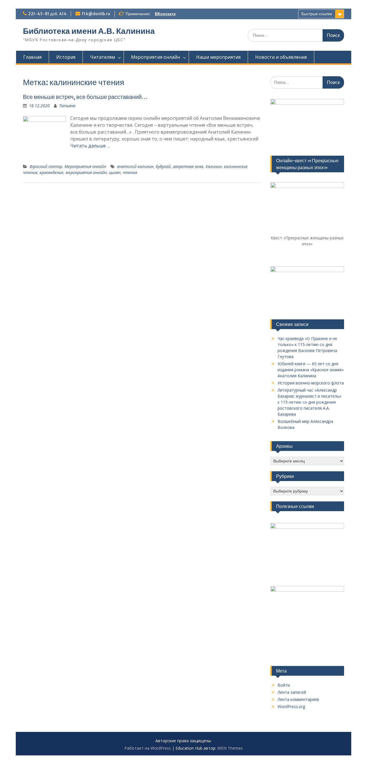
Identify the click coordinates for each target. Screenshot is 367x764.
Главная (32, 57)
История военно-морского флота (311, 383)
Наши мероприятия (218, 57)
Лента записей (292, 692)
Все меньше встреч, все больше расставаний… (85, 96)
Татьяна (67, 105)
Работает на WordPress (147, 748)
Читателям (102, 57)
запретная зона (188, 166)
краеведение (51, 172)
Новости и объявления (281, 57)
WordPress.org (291, 706)
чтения (130, 172)
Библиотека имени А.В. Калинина (89, 31)
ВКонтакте (165, 13)
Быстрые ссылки (316, 13)
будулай (163, 166)
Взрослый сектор (46, 166)
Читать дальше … (90, 145)
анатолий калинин (135, 166)
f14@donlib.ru (96, 13)
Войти (284, 685)
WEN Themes (230, 748)
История (65, 57)
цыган (114, 172)
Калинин (214, 166)
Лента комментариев (298, 699)
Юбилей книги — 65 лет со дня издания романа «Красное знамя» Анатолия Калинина (310, 369)
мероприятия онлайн (86, 172)
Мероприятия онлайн (155, 57)
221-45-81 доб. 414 (47, 13)
